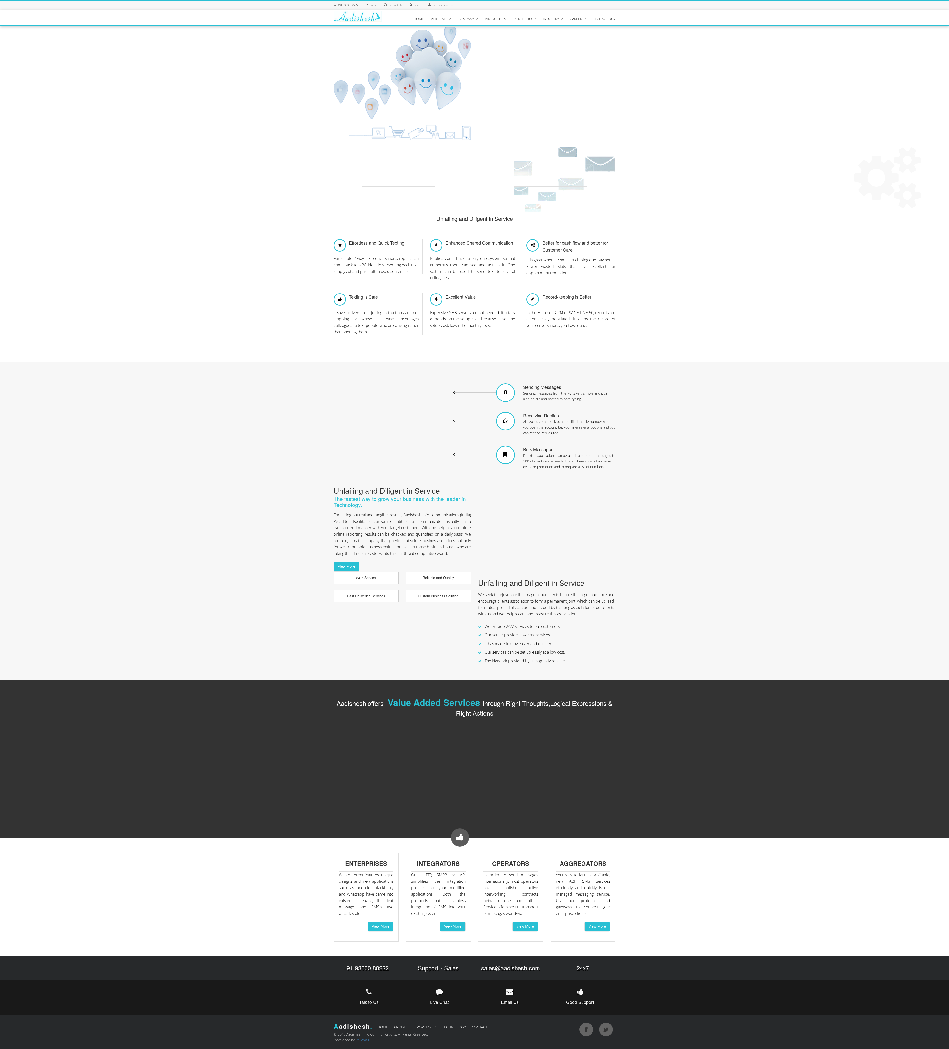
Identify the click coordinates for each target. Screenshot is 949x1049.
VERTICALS (439, 18)
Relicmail (362, 1040)
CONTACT (479, 1027)
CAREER (576, 18)
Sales (451, 968)
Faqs (373, 5)
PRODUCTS (494, 18)
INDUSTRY (551, 18)
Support (428, 968)
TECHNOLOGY (604, 18)
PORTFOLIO (523, 18)
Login (417, 5)
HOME (419, 18)
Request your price (444, 5)
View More (346, 566)
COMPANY (466, 18)
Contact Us (395, 5)
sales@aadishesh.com (510, 968)
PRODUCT (402, 1027)
